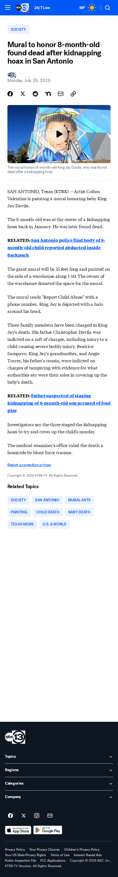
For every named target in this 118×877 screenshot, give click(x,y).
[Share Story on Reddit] (35, 93)
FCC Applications (53, 860)
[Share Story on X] (22, 93)
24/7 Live (42, 7)
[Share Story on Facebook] (10, 93)
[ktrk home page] (15, 737)
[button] (7, 7)
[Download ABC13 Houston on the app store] (18, 830)
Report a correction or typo (29, 465)
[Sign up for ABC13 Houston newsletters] (49, 815)
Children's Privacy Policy (82, 849)
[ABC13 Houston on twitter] (23, 815)
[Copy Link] (73, 93)
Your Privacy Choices (44, 849)
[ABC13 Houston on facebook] (10, 815)
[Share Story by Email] (60, 93)
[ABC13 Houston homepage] (22, 7)
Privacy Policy (15, 849)
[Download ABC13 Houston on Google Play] (47, 830)
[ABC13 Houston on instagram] (36, 815)
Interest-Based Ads (88, 855)
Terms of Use (59, 855)
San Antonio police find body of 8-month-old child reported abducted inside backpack (56, 247)
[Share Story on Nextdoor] (48, 93)
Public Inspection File (20, 860)
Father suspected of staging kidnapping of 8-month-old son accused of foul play (59, 403)
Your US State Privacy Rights (25, 855)
